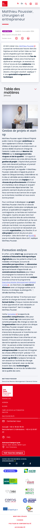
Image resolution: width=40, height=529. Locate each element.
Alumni (4, 406)
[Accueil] (4, 4)
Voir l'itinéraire (11, 447)
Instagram (16, 38)
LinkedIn (28, 38)
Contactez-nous (14, 421)
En (22, 3)
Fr (18, 3)
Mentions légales (20, 516)
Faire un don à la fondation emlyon (13, 411)
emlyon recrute (8, 416)
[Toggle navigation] (36, 4)
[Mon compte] (30, 4)
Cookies (20, 520)
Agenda (5, 402)
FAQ (8, 437)
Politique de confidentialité (20, 523)
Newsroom (6, 398)
